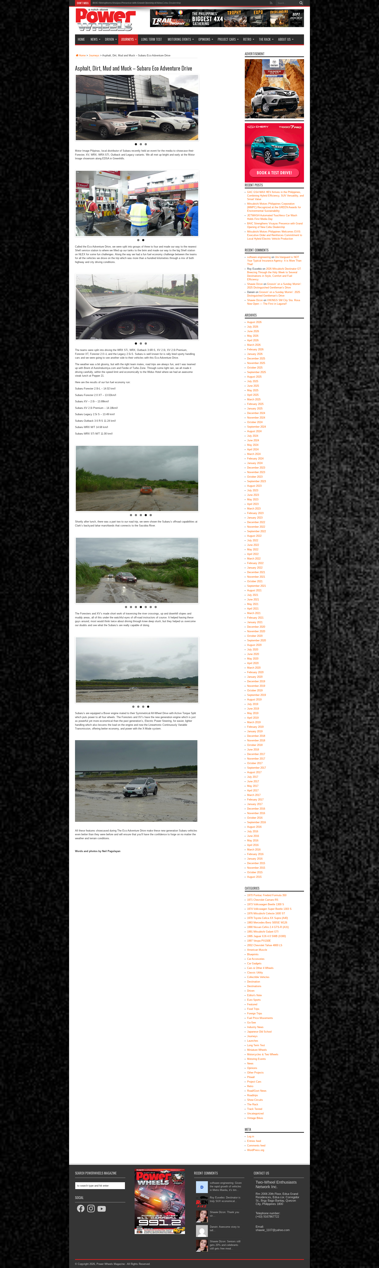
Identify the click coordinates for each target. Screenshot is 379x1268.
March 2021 (254, 613)
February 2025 (255, 404)
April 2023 (253, 504)
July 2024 (252, 435)
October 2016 (255, 817)
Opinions (204, 39)
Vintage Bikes (255, 1118)
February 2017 (255, 799)
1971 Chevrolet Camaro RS (262, 899)
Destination (253, 981)
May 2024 (252, 444)
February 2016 (255, 854)
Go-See (251, 1022)
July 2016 (252, 831)
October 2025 (255, 367)
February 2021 (255, 617)
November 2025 (256, 363)
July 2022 (252, 540)
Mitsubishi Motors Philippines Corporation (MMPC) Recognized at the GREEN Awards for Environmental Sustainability (274, 207)
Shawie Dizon (255, 284)
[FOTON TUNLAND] (227, 26)
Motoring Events (179, 39)
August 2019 (254, 699)
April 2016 (253, 845)
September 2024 (256, 426)
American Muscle (257, 949)
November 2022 (256, 526)
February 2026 (255, 349)
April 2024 (253, 449)
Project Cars (227, 39)
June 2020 (253, 654)
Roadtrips (252, 1095)
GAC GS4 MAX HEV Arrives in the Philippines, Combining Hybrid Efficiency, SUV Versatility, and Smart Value (275, 196)
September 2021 (256, 585)
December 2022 (256, 522)
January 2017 (255, 804)
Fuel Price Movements (260, 1018)
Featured (252, 1004)
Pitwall (251, 1077)
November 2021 (256, 576)
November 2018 (256, 740)
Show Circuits (255, 1099)
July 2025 (252, 381)
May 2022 (252, 549)
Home (81, 39)
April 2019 (253, 717)
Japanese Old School (259, 1031)
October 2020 (255, 635)
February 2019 (255, 726)
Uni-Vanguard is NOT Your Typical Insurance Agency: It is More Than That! (274, 261)
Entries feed (254, 1140)
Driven (109, 39)
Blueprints (253, 954)
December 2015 (256, 863)
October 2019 (255, 690)
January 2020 (255, 676)
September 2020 (256, 640)
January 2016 (255, 858)
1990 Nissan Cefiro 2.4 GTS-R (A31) (268, 927)
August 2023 (254, 485)
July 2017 (252, 776)
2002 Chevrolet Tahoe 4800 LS (264, 945)
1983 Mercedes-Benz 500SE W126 (267, 922)
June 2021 (253, 599)
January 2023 (255, 517)
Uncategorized (255, 1113)
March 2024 (254, 454)
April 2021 (253, 608)
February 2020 (255, 672)
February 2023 (255, 513)
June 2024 (253, 440)
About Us (284, 39)
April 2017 (253, 790)
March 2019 (254, 722)
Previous (191, 76)
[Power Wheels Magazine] (105, 28)
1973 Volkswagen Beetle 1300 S (265, 904)
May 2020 (252, 658)
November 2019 (256, 685)
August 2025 (254, 376)
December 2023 (256, 467)
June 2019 (253, 708)
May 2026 (252, 335)
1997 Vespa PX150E (259, 940)
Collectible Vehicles (258, 977)
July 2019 (252, 704)
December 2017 (256, 754)
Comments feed (256, 1145)
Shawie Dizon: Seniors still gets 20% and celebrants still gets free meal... (225, 1245)
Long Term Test (151, 39)
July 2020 (252, 649)
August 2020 (254, 644)
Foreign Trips (254, 1013)
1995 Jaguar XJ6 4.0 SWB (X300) (266, 936)
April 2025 (253, 394)
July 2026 (252, 326)
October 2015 (255, 872)
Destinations (254, 986)
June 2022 (253, 544)
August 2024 (254, 431)
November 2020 (256, 631)
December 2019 (256, 681)
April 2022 (253, 554)
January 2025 (255, 408)
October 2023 (255, 476)
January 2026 (255, 353)
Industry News (255, 1027)
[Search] (301, 3)
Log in (250, 1136)
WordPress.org (255, 1150)
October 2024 (255, 422)
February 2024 (255, 458)
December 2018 (256, 735)
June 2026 (253, 331)
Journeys (127, 39)
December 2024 (256, 413)
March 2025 (254, 399)
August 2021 (254, 590)
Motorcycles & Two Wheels (262, 1054)
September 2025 (256, 372)
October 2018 (255, 745)
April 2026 (253, 340)
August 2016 (254, 826)
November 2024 (256, 417)
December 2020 (256, 626)
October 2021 (255, 581)
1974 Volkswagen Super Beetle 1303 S (269, 908)
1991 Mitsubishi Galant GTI (263, 931)
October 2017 (255, 763)
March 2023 (254, 508)
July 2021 (252, 594)
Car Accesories (256, 958)
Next (203, 76)
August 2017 (254, 772)
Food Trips (253, 1008)
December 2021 (256, 572)
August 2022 (254, 535)
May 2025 (252, 390)
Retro (247, 39)
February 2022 (255, 563)
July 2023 (252, 490)
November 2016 (256, 813)
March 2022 (254, 558)
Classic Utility (255, 972)
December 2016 (256, 808)
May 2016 (252, 840)
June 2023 (253, 494)
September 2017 (256, 767)
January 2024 (255, 463)
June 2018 (253, 749)
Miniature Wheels (257, 1049)
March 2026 (254, 344)
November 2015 (256, 867)
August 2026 (254, 322)
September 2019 (256, 695)
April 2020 (253, 663)
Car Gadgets (254, 963)
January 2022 (255, 567)
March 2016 (254, 849)
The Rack (265, 39)
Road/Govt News (256, 1090)
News (94, 39)
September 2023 (256, 481)
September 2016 (256, 822)
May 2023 (252, 499)
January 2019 (255, 731)
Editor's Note (254, 995)
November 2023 (256, 472)
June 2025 (253, 385)
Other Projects (255, 1072)
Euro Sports (254, 999)
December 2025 (256, 358)
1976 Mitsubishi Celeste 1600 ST (266, 913)
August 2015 (254, 876)
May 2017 (252, 785)
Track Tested (254, 1108)
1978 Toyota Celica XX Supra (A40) (267, 918)
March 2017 (254, 795)
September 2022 (256, 531)
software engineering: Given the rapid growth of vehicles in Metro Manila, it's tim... (226, 1186)
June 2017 (253, 781)
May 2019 (252, 713)
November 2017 (256, 758)
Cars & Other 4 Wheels (260, 968)
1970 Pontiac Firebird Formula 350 (266, 895)
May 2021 (252, 604)
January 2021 (255, 622)
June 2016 (253, 835)
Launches (252, 1040)
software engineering (259, 257)
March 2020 (254, 667)
